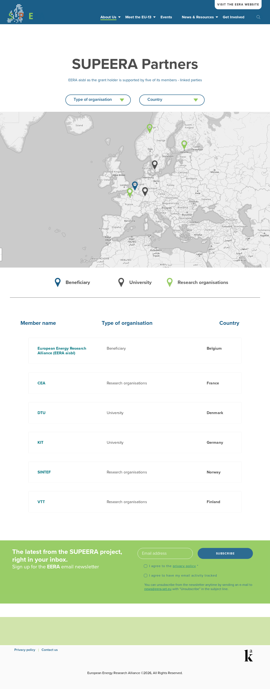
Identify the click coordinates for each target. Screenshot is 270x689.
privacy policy (184, 566)
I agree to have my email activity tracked (183, 575)
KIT (40, 442)
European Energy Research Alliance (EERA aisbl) (62, 350)
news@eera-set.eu (157, 589)
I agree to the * (173, 566)
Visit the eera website (238, 4)
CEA (41, 383)
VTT (41, 502)
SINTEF (44, 472)
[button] (98, 100)
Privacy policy (24, 650)
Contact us (50, 650)
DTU (41, 412)
